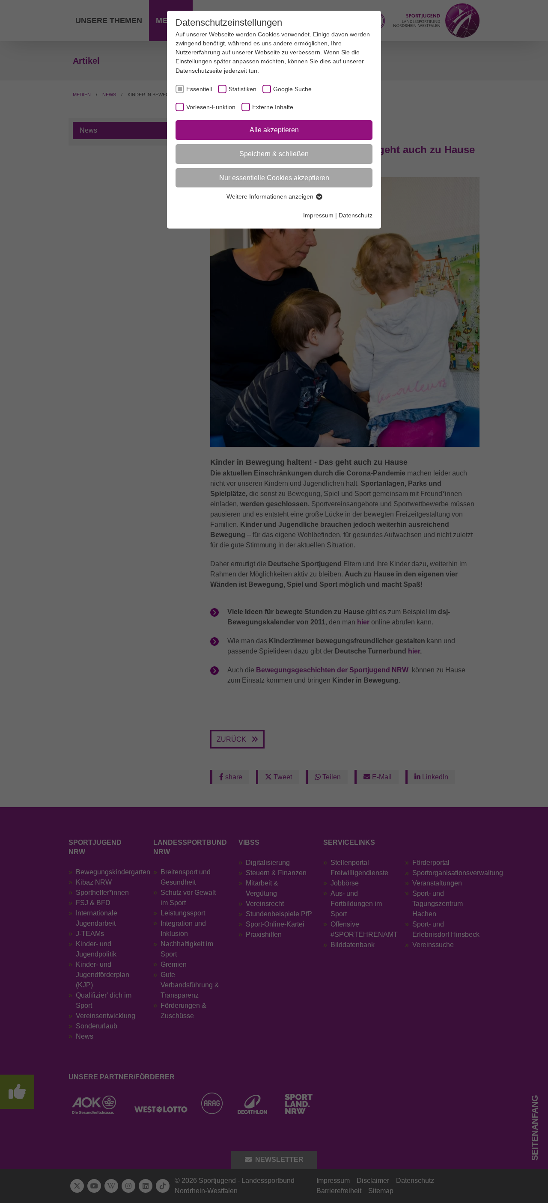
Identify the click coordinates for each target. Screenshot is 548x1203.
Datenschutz (355, 215)
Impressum (318, 215)
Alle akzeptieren (274, 130)
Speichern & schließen (274, 153)
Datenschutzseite (199, 70)
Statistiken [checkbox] (242, 89)
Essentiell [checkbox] (199, 89)
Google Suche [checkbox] (292, 89)
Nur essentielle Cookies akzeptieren (274, 177)
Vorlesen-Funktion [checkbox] (210, 107)
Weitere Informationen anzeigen (270, 196)
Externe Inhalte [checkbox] (272, 107)
